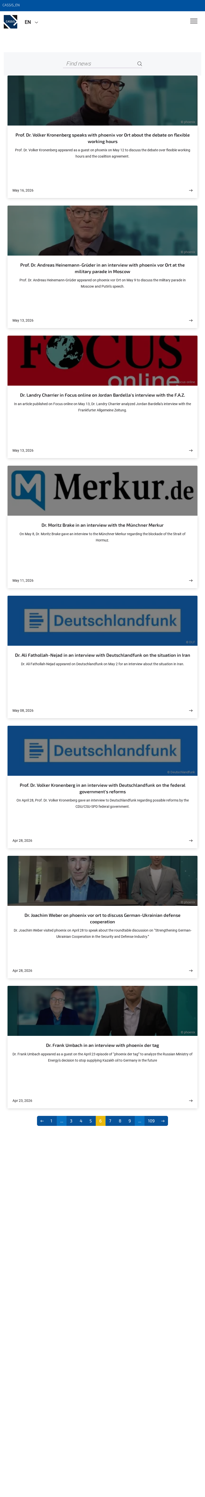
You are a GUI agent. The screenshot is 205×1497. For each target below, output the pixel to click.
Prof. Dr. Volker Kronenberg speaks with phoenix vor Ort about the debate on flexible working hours (103, 138)
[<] (42, 1121)
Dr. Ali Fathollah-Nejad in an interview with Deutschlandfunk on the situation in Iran (102, 655)
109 (151, 1120)
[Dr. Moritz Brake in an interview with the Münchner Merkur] (190, 580)
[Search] (140, 64)
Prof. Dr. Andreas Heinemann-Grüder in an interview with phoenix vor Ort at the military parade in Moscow (102, 268)
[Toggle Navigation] (194, 21)
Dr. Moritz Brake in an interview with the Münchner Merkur (103, 525)
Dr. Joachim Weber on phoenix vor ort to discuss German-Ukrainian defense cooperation (102, 918)
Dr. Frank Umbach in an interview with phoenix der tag (102, 1045)
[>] (163, 1121)
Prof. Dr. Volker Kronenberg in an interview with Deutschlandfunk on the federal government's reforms (103, 788)
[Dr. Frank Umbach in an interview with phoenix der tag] (190, 1100)
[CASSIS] (10, 22)
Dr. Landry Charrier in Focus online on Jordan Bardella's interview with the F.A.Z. (102, 395)
